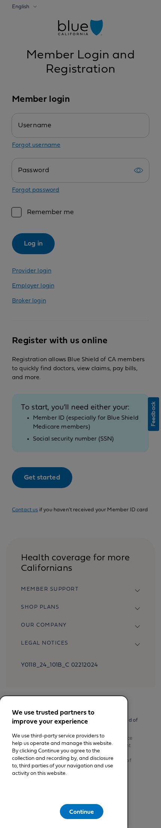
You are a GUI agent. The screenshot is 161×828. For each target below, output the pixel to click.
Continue (81, 812)
